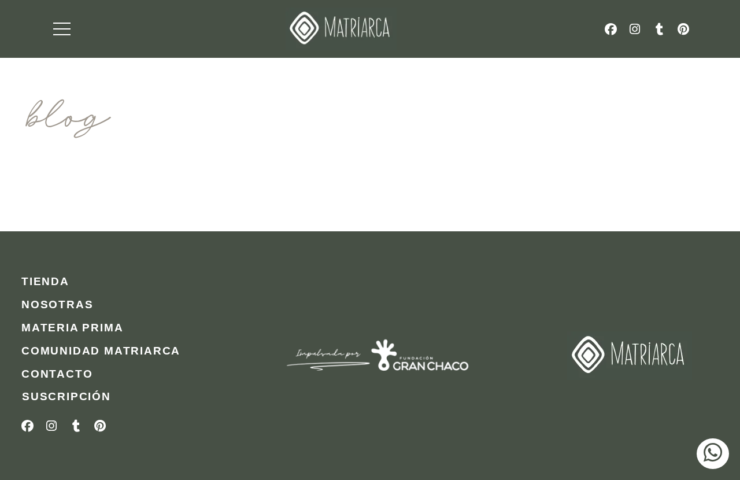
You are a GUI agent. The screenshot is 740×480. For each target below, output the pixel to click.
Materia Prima (72, 328)
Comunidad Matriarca (100, 351)
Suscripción (66, 396)
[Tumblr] (659, 29)
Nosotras (57, 304)
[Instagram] (635, 29)
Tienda (45, 281)
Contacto (56, 374)
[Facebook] (610, 29)
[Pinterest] (683, 29)
